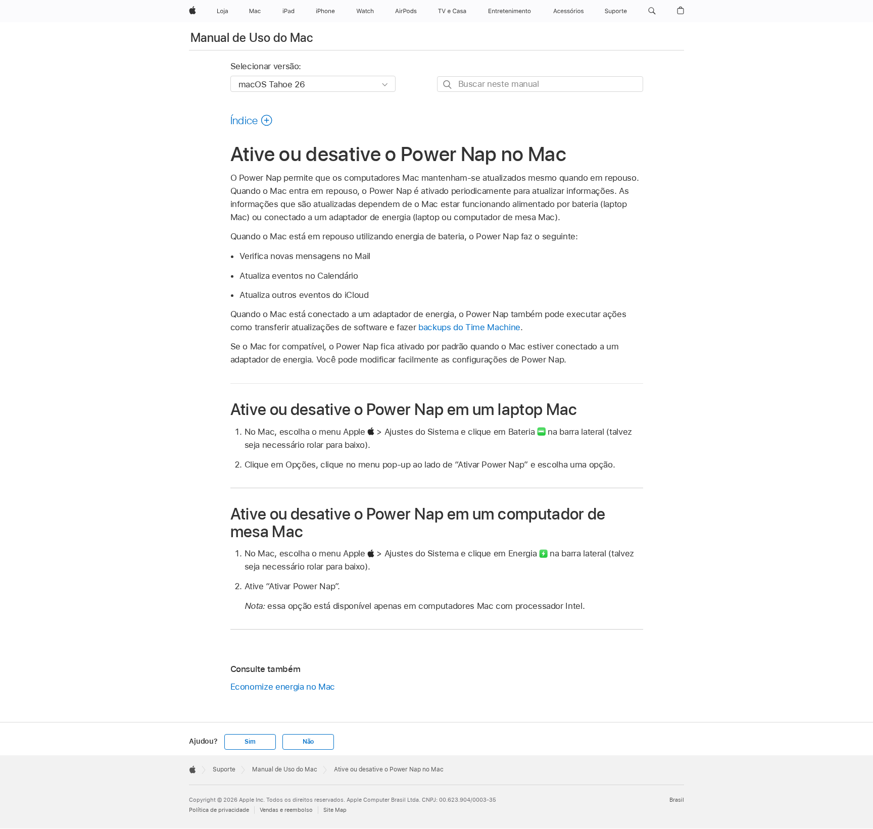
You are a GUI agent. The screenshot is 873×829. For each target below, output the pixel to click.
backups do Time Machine (469, 327)
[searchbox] (540, 84)
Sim (250, 741)
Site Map (335, 809)
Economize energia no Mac (282, 687)
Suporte (224, 769)
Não (308, 741)
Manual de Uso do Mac (251, 37)
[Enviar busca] (448, 84)
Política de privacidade (219, 809)
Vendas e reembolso (286, 809)
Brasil (676, 799)
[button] (652, 11)
